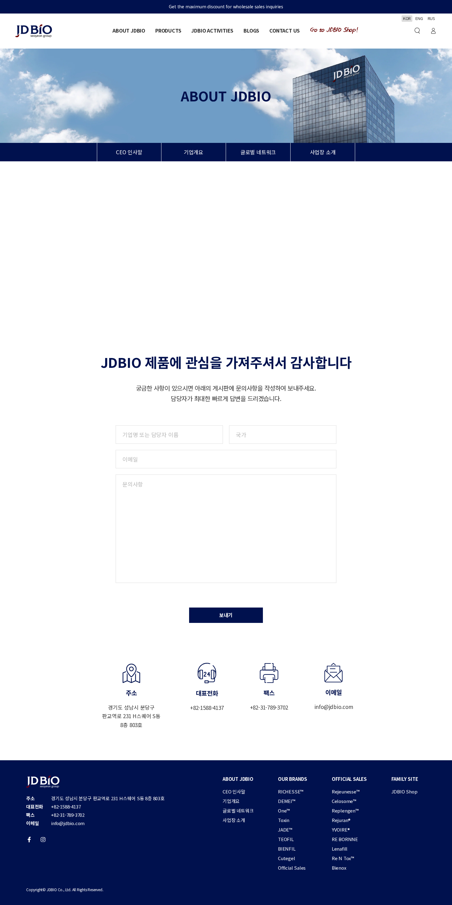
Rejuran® (341, 820)
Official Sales (292, 867)
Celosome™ (344, 801)
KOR (407, 18)
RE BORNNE (345, 839)
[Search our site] (417, 30)
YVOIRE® (341, 829)
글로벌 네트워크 (258, 152)
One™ (284, 810)
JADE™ (285, 829)
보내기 (226, 615)
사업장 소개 (323, 152)
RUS (431, 18)
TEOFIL (286, 839)
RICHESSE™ (290, 791)
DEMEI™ (286, 801)
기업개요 (193, 152)
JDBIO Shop (404, 791)
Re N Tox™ (343, 858)
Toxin (283, 820)
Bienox (339, 867)
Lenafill (339, 848)
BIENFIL (286, 848)
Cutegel (286, 858)
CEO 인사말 (129, 152)
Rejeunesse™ (346, 791)
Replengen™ (345, 810)
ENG (419, 18)
